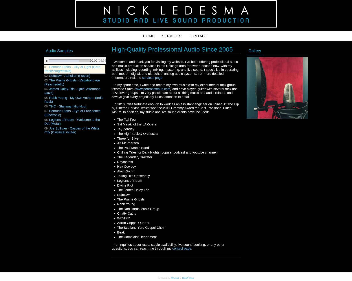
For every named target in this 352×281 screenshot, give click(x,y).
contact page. (182, 248)
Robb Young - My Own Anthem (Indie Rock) (73, 100)
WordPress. (188, 278)
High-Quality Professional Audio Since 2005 (172, 49)
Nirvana (175, 278)
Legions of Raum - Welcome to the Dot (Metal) (72, 122)
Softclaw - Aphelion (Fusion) (69, 76)
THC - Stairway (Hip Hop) (68, 106)
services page (152, 78)
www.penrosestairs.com (152, 89)
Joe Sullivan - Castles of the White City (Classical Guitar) (71, 130)
